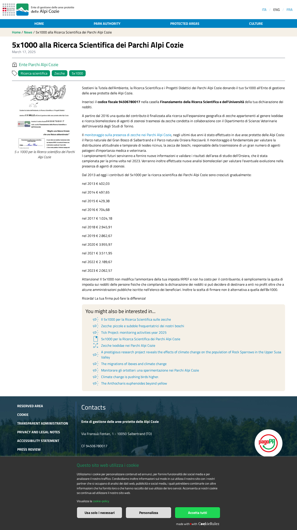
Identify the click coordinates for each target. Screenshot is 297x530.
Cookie (22, 414)
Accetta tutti (197, 512)
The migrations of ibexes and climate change (129, 363)
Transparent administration (42, 423)
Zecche (59, 73)
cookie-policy (101, 501)
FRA (290, 9)
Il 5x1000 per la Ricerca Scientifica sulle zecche (131, 319)
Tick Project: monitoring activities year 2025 (129, 332)
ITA (264, 9)
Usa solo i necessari (100, 512)
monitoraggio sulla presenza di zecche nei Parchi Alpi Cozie (127, 134)
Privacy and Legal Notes (38, 432)
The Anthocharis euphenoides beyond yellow (129, 383)
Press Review (29, 449)
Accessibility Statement (38, 440)
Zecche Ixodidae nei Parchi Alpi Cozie (123, 345)
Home (39, 23)
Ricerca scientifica (34, 73)
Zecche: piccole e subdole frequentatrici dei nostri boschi (138, 325)
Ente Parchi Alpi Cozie (38, 65)
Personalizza (148, 512)
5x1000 (77, 73)
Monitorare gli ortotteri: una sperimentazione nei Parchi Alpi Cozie (145, 370)
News (28, 32)
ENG (276, 9)
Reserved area (30, 405)
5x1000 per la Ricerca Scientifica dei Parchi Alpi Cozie (136, 339)
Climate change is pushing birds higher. (125, 376)
